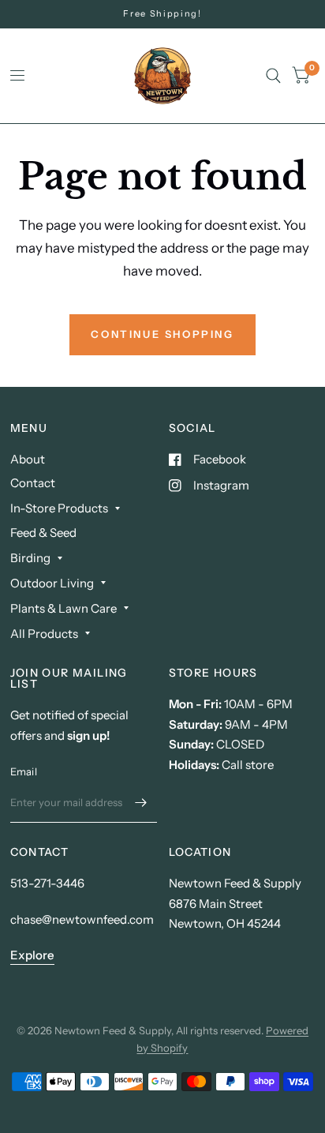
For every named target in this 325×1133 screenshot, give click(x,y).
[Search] (273, 75)
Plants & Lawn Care (63, 608)
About (27, 459)
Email (23, 771)
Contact (32, 482)
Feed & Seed (43, 532)
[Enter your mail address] (141, 802)
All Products (44, 633)
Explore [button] (32, 954)
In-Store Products (59, 508)
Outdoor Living (52, 583)
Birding (30, 557)
